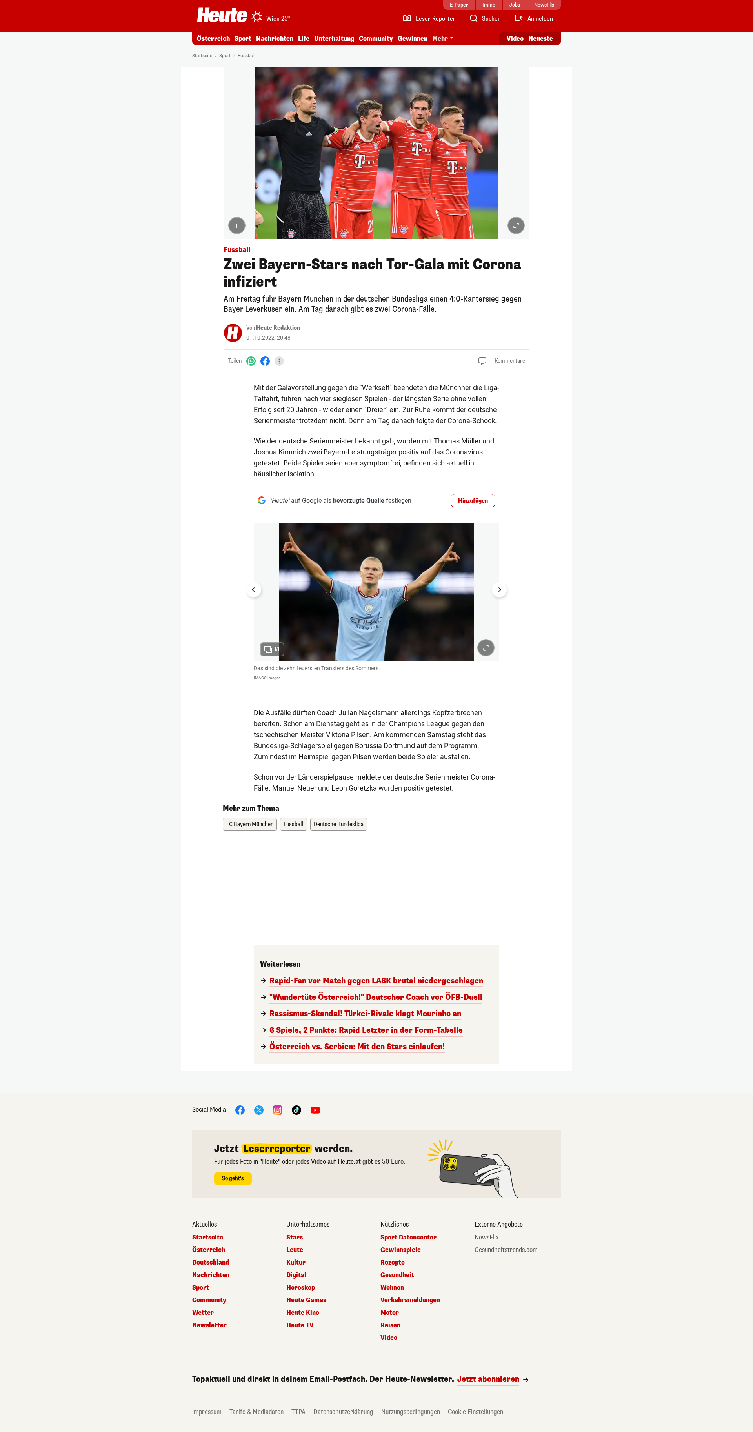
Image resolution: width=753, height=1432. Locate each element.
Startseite (202, 55)
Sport (243, 39)
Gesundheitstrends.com (506, 1250)
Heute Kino (302, 1313)
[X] (259, 1110)
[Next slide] (499, 589)
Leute (294, 1250)
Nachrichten (210, 1275)
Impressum (207, 1412)
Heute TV (300, 1325)
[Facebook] (265, 361)
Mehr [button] (440, 39)
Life (303, 39)
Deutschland (210, 1263)
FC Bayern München (249, 824)
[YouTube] (315, 1110)
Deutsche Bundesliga (339, 824)
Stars (294, 1237)
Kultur (296, 1263)
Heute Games (306, 1300)
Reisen (390, 1325)
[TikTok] (296, 1110)
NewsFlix (487, 1237)
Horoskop (300, 1288)
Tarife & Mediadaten (256, 1412)
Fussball (247, 55)
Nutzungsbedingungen (410, 1412)
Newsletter (209, 1325)
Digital (296, 1275)
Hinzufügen (473, 501)
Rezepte (392, 1263)
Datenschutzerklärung (343, 1412)
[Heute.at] (222, 14)
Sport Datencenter (408, 1237)
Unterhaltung (334, 39)
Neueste (540, 39)
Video (515, 39)
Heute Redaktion (278, 328)
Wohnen (392, 1288)
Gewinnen (412, 39)
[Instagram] (277, 1110)
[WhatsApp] (251, 361)
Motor (389, 1313)
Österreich (213, 39)
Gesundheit (397, 1275)
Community (376, 39)
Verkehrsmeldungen (410, 1300)
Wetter (203, 1313)
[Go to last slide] (253, 589)
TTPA (298, 1412)
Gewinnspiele (400, 1250)
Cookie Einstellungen (475, 1412)
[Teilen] (279, 361)
